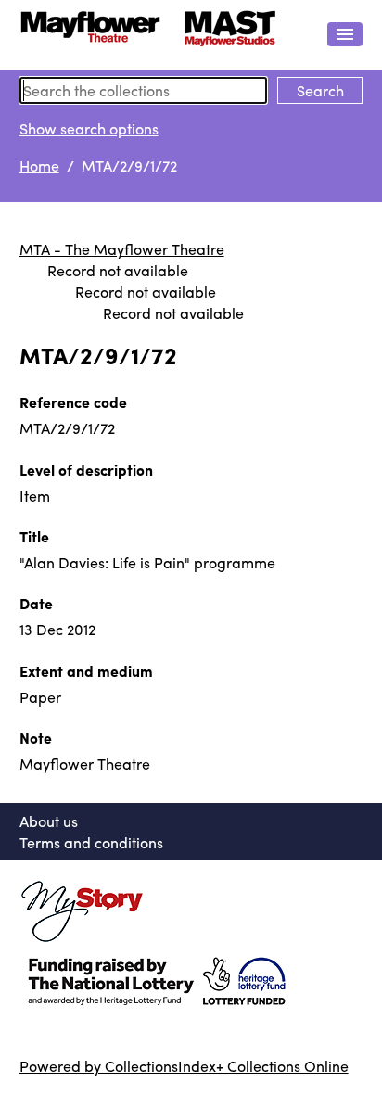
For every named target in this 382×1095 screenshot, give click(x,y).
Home (39, 165)
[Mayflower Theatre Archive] (148, 35)
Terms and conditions (91, 842)
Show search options (89, 128)
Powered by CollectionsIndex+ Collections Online (184, 1065)
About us (48, 821)
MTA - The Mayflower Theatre (121, 249)
